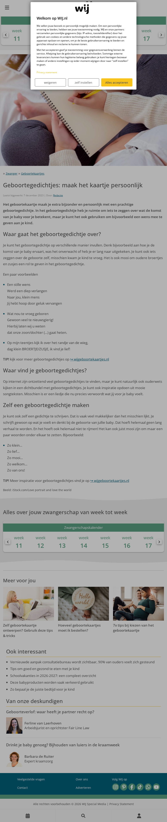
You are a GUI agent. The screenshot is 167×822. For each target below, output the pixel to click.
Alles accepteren (116, 82)
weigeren (50, 82)
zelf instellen (83, 82)
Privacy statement (47, 72)
